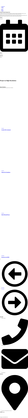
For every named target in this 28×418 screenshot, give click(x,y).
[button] (14, 258)
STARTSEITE (3, 6)
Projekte (2, 7)
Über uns (2, 10)
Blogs (2, 9)
